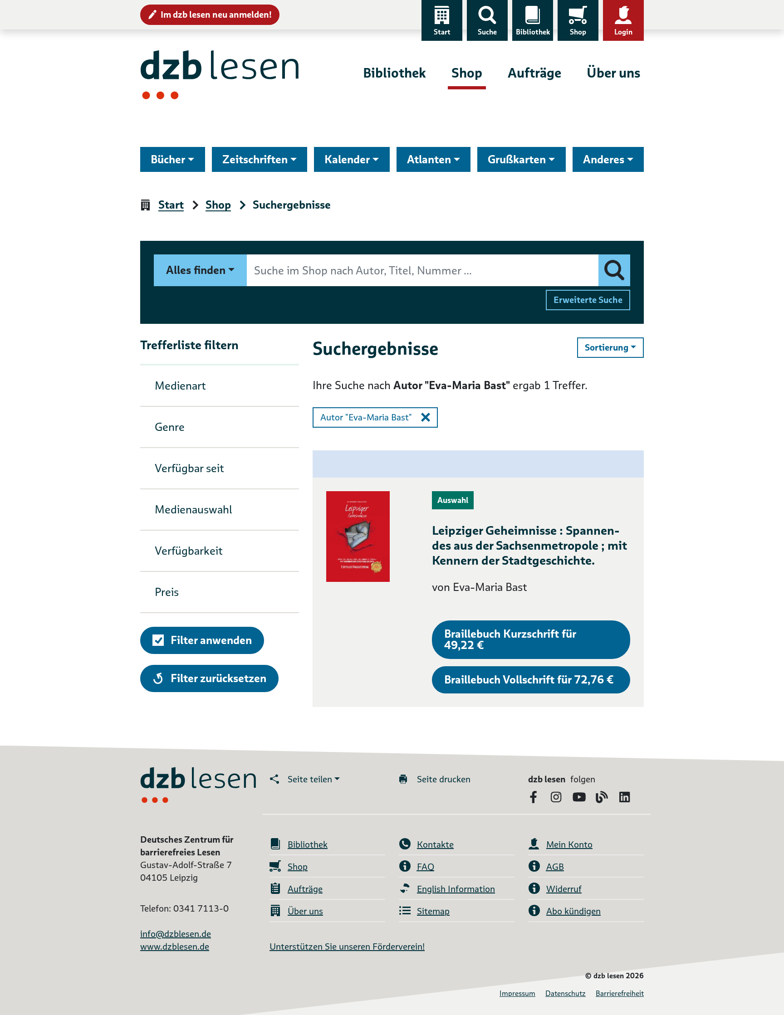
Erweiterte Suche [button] (588, 300)
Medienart (180, 385)
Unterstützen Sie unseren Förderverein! (347, 946)
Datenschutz (565, 993)
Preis (167, 592)
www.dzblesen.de (174, 946)
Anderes (603, 159)
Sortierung (614, 347)
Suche (487, 32)
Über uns (613, 73)
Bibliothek (533, 32)
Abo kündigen (573, 911)
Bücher (168, 159)
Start (442, 32)
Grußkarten (517, 159)
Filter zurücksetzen (218, 678)
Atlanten (429, 159)
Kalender (347, 159)
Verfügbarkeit (189, 550)
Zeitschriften (255, 159)
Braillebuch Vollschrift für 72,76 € (528, 679)
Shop (578, 32)
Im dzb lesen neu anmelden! (216, 14)
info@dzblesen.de (175, 934)
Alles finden (195, 270)
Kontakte (435, 844)
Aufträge (534, 73)
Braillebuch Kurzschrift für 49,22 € (510, 639)
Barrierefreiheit (620, 993)
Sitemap (433, 911)
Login (623, 32)
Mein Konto (569, 844)
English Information (456, 889)
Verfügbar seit (189, 468)
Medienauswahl (193, 509)
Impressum (517, 993)
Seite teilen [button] (310, 779)
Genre (170, 427)
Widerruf (564, 889)
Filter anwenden (211, 640)
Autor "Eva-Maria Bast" (366, 417)
